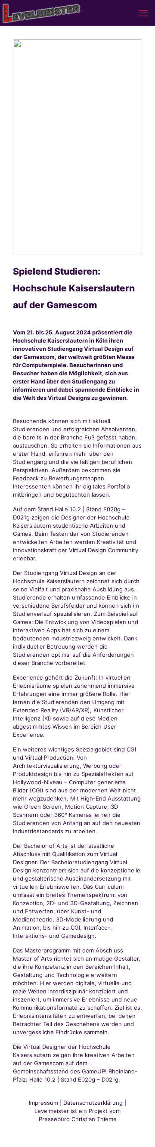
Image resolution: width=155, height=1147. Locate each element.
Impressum (43, 1102)
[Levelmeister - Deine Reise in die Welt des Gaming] (42, 13)
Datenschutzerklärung (93, 1102)
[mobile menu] (143, 13)
